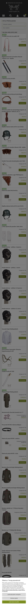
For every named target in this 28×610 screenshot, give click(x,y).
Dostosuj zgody (14, 598)
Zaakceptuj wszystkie (14, 601)
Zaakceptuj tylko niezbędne (14, 594)
